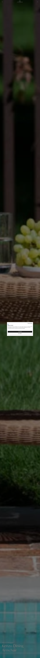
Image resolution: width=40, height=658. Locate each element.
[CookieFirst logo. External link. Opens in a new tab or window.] (8, 324)
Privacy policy (30, 323)
